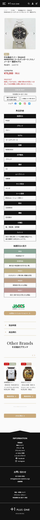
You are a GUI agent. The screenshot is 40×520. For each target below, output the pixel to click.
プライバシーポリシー (20, 495)
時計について (20, 445)
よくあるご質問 (20, 453)
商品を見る (10, 396)
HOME (5, 10)
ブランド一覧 (20, 448)
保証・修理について (20, 492)
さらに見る (19, 416)
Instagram (21, 461)
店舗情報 (20, 481)
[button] (34, 33)
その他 (13, 10)
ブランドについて (20, 450)
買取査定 (20, 442)
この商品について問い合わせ (28, 98)
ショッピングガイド (20, 455)
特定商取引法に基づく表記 (20, 94)
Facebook (21, 458)
